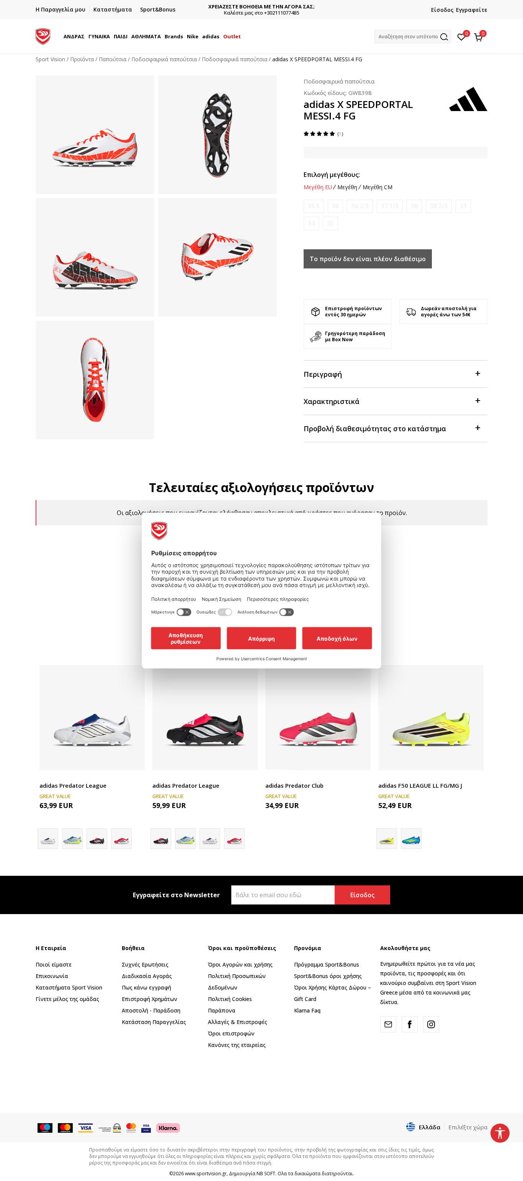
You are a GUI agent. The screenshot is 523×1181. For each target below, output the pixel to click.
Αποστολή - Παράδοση (151, 1010)
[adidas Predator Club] (318, 717)
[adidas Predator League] (92, 717)
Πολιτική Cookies (230, 999)
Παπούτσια (112, 59)
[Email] (388, 1024)
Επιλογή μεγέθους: (332, 174)
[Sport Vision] (43, 35)
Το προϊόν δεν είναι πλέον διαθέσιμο (368, 259)
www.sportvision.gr (206, 1173)
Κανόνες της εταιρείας (237, 1045)
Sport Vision (50, 59)
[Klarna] (168, 1127)
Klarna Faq (307, 1010)
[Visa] (146, 1127)
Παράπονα (221, 1010)
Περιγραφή (323, 374)
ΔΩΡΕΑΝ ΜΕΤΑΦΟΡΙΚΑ (262, 7)
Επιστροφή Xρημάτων (149, 999)
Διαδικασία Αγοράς (147, 976)
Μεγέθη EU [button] (318, 187)
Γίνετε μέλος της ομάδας (67, 999)
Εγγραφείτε (471, 9)
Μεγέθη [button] (347, 187)
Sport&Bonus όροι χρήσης (328, 976)
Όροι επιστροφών (231, 1033)
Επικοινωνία (52, 976)
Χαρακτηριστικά (332, 401)
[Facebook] (409, 1024)
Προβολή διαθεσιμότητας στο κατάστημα (375, 428)
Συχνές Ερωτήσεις (145, 964)
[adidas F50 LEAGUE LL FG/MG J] (431, 717)
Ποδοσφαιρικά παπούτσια (164, 59)
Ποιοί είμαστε (54, 964)
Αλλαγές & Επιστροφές (237, 1022)
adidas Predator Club (294, 785)
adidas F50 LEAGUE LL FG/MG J (420, 785)
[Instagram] (431, 1024)
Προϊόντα (82, 59)
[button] (85, 36)
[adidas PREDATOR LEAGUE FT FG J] (72, 839)
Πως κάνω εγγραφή (146, 987)
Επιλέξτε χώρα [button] (467, 1127)
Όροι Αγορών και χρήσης (240, 964)
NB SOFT (266, 1173)
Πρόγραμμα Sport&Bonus (326, 964)
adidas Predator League (72, 785)
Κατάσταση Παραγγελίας (154, 1022)
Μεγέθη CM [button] (377, 187)
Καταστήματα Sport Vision (69, 987)
